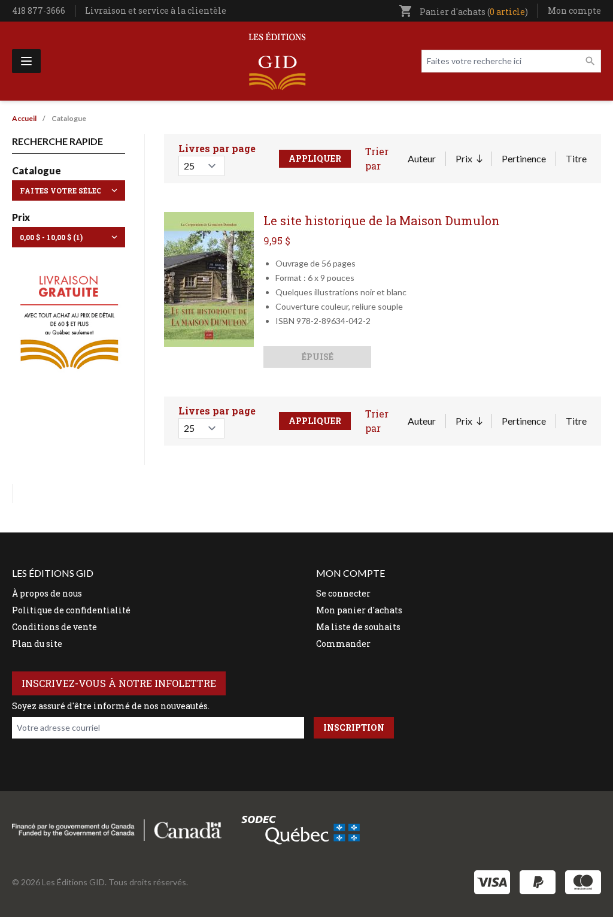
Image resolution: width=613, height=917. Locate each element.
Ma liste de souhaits (358, 626)
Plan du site (37, 643)
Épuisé (317, 356)
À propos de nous (47, 593)
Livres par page (217, 148)
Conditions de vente (54, 626)
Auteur (422, 158)
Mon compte (574, 10)
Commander (343, 643)
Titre (576, 158)
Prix (469, 159)
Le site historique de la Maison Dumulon (381, 220)
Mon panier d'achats (359, 610)
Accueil (24, 118)
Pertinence (524, 158)
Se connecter (343, 593)
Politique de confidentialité (71, 610)
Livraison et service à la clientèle (155, 10)
